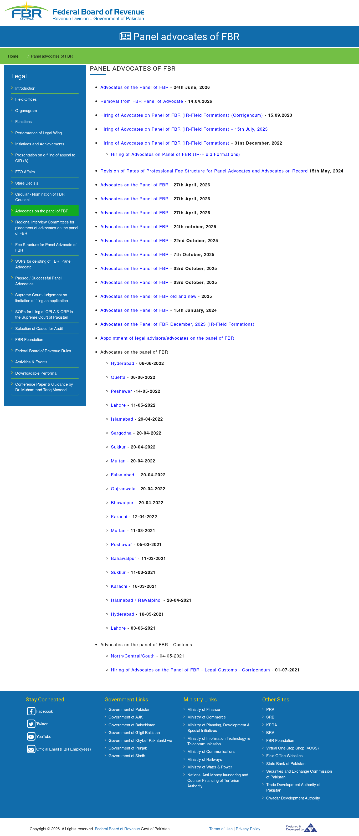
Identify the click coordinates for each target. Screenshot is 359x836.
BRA (270, 732)
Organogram (26, 110)
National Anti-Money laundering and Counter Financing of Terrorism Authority (217, 780)
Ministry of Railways (204, 759)
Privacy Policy (248, 828)
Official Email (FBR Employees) (63, 749)
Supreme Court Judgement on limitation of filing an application (41, 297)
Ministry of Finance (203, 709)
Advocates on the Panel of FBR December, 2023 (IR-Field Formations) (177, 324)
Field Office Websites (284, 755)
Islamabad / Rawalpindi (136, 600)
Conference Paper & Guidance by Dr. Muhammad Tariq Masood (44, 386)
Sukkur (118, 447)
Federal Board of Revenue (117, 828)
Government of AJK (126, 717)
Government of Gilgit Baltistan (134, 732)
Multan (118, 460)
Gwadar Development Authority (293, 798)
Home (13, 56)
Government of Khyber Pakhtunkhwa (140, 740)
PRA (270, 709)
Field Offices (26, 99)
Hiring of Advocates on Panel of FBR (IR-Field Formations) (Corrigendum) (181, 115)
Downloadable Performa (36, 373)
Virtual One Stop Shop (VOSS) (292, 748)
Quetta (118, 377)
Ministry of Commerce (206, 717)
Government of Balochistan (132, 724)
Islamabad (122, 419)
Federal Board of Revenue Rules (43, 350)
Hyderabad (122, 363)
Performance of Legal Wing (39, 132)
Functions (23, 121)
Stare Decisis (26, 183)
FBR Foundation (29, 339)
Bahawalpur (123, 558)
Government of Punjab (128, 748)
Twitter (42, 723)
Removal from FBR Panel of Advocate (141, 101)
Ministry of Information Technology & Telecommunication (218, 740)
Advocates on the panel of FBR (42, 210)
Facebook (44, 711)
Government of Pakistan (129, 709)
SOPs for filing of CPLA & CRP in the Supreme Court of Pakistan (44, 314)
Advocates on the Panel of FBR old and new (148, 296)
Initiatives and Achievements (39, 143)
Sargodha (121, 433)
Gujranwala (123, 488)
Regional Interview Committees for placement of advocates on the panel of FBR (46, 227)
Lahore (118, 405)
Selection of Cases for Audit (39, 328)
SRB (270, 717)
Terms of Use (221, 828)
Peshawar (121, 391)
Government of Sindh (127, 755)
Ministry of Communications (211, 751)
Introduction (25, 88)
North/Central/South (133, 656)
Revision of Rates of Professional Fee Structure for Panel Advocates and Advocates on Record (204, 170)
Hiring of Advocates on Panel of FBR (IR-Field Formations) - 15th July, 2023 (184, 129)
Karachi (119, 516)
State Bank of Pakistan (285, 763)
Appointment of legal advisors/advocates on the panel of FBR (167, 338)
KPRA (271, 724)
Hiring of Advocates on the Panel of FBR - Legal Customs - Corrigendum (190, 669)
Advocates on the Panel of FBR (135, 87)
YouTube (43, 736)
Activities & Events (31, 361)
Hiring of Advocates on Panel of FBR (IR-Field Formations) (165, 143)
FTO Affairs (25, 171)
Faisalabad (122, 474)
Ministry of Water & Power (209, 766)
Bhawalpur (122, 502)
